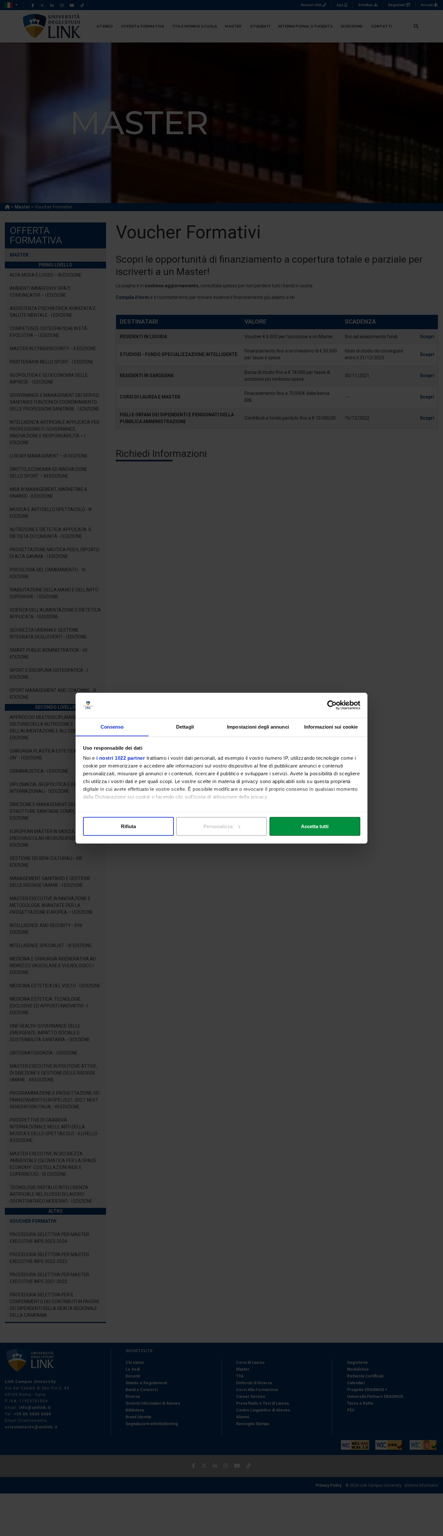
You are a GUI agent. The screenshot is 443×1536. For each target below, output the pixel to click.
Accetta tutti (315, 826)
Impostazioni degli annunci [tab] (258, 726)
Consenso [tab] (112, 726)
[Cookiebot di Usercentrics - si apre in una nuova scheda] (332, 705)
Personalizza (218, 826)
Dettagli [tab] (185, 726)
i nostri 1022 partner (120, 758)
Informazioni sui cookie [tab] (331, 726)
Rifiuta (128, 826)
